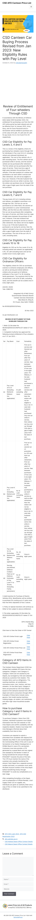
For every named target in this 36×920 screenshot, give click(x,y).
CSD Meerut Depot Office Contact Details (18, 844)
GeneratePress (18, 917)
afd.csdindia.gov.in (11, 839)
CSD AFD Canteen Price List (17, 3)
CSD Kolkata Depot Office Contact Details (19, 841)
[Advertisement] (18, 85)
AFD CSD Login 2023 (12, 834)
